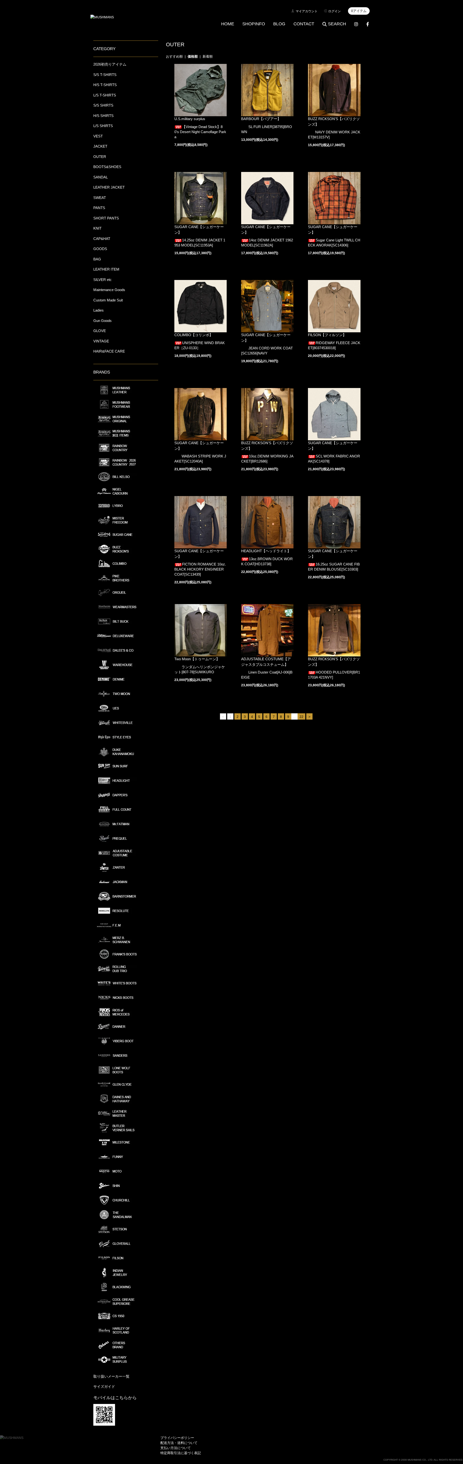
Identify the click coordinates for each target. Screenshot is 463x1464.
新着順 (208, 56)
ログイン (334, 11)
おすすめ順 (174, 56)
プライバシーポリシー (177, 1438)
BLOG (279, 23)
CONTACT (303, 23)
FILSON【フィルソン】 (327, 335)
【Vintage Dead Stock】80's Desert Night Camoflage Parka (200, 132)
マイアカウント (307, 11)
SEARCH (337, 23)
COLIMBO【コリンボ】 (193, 335)
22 (301, 717)
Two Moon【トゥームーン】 (197, 659)
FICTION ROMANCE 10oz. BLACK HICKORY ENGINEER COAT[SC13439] (200, 569)
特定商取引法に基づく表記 (180, 1453)
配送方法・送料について (178, 1443)
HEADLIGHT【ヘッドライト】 (266, 551)
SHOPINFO (253, 23)
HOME (227, 23)
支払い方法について (175, 1448)
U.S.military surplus (189, 119)
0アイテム (359, 11)
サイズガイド (104, 1386)
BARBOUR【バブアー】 (261, 119)
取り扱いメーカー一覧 (111, 1376)
